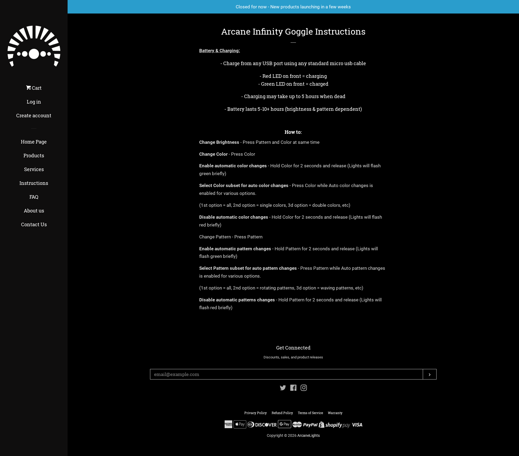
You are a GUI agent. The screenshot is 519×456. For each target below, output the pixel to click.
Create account (33, 115)
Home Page (34, 141)
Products (34, 155)
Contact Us (34, 224)
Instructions (33, 183)
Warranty (335, 413)
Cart (36, 88)
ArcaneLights (308, 435)
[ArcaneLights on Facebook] (293, 388)
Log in (34, 101)
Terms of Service (310, 413)
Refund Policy (282, 413)
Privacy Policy (255, 413)
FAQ (33, 197)
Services (34, 169)
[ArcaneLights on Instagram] (304, 388)
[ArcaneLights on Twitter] (283, 388)
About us (34, 210)
